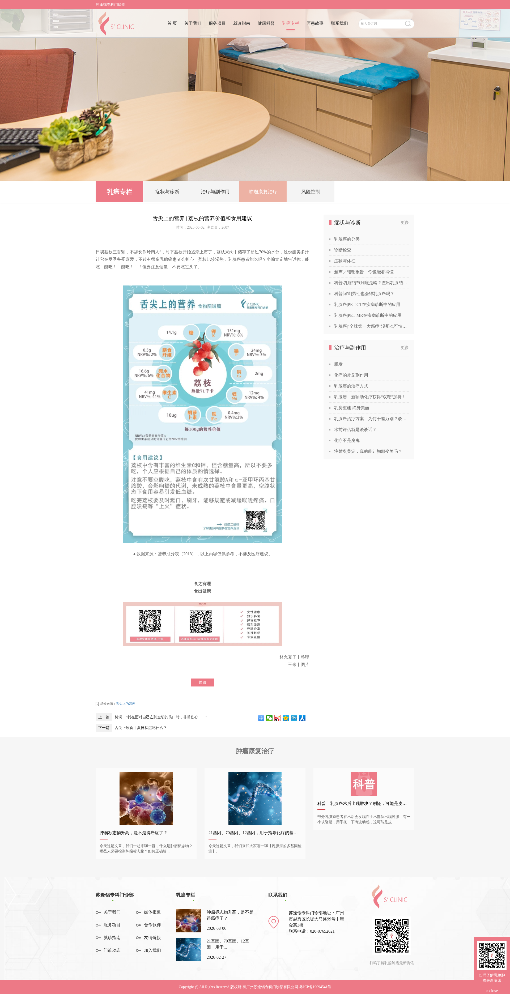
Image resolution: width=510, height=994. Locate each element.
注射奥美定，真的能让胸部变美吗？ (368, 451)
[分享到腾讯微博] (294, 718)
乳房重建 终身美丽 (351, 408)
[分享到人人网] (302, 718)
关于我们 (192, 23)
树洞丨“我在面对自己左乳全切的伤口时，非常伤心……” (161, 717)
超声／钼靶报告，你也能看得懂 (364, 272)
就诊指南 (241, 23)
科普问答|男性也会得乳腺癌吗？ (364, 293)
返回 (202, 682)
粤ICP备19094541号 (315, 987)
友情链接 (152, 937)
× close (492, 990)
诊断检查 (342, 250)
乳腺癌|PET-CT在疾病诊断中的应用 (367, 304)
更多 (405, 222)
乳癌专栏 (290, 23)
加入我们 (152, 950)
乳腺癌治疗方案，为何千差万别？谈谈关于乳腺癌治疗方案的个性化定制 (371, 418)
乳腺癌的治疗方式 (351, 386)
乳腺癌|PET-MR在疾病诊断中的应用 (367, 315)
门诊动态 (112, 950)
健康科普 (266, 23)
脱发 (338, 364)
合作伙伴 (152, 925)
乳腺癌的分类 (347, 239)
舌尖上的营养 (125, 704)
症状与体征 (344, 261)
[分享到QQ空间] (286, 718)
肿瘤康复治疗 (263, 191)
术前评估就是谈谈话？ (355, 429)
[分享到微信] (269, 718)
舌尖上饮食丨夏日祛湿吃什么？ (141, 728)
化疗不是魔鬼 (347, 440)
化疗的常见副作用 (351, 375)
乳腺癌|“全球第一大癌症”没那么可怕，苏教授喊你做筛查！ (371, 326)
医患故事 (315, 23)
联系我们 (339, 23)
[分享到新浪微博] (277, 718)
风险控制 (310, 191)
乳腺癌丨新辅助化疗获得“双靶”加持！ (370, 397)
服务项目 (217, 23)
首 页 (172, 23)
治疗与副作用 (215, 191)
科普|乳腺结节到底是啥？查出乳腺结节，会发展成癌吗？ (371, 282)
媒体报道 (152, 912)
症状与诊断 (167, 191)
